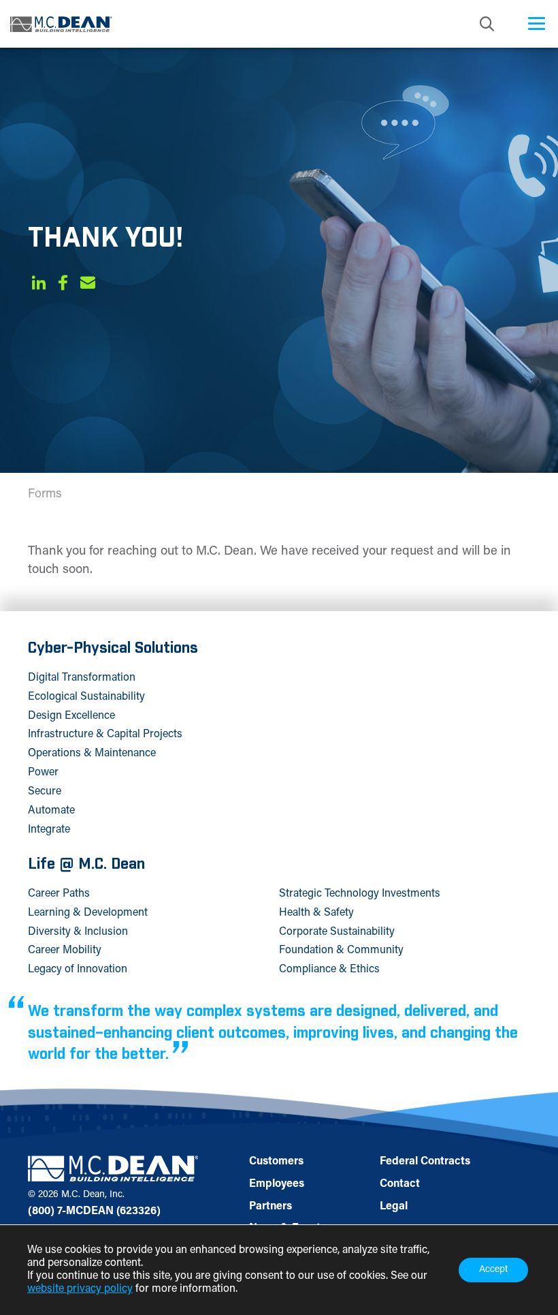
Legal (394, 1206)
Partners (270, 1206)
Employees (276, 1184)
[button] (39, 285)
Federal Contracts (425, 1161)
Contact (400, 1184)
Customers (276, 1161)
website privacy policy (80, 1289)
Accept (493, 1270)
